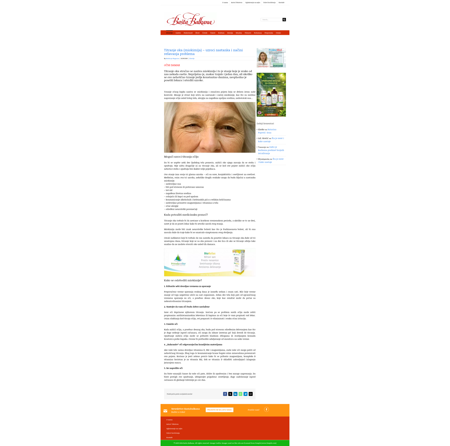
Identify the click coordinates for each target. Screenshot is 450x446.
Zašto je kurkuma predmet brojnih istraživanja (271, 150)
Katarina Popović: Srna (267, 131)
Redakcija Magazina (172, 58)
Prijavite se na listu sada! (219, 410)
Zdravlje (191, 58)
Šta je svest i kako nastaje (271, 160)
